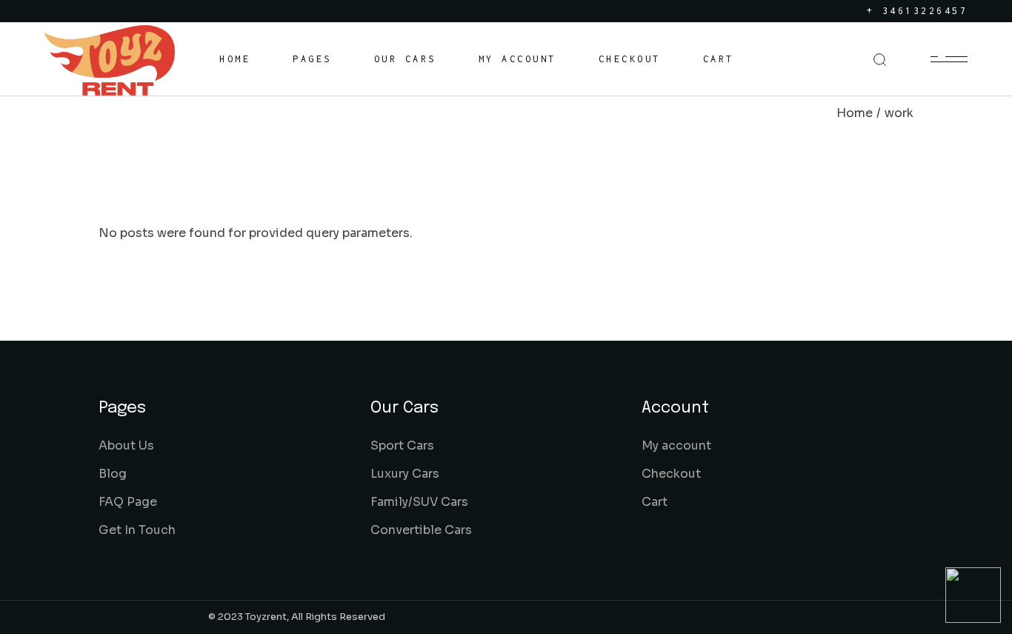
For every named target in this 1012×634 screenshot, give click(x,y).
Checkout (671, 473)
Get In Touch (137, 530)
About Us (126, 445)
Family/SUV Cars (419, 502)
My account (676, 445)
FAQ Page (128, 502)
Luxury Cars (404, 473)
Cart (655, 502)
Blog (113, 473)
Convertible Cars (421, 530)
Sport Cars (402, 445)
